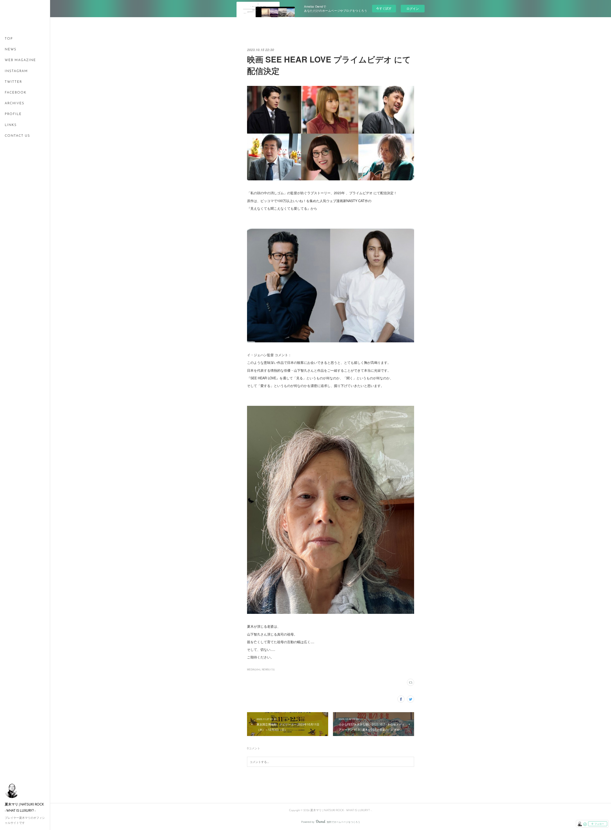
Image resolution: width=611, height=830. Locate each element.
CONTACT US (17, 136)
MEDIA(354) (253, 669)
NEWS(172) (268, 669)
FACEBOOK (15, 92)
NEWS (10, 49)
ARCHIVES (14, 103)
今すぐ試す (384, 8)
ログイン (412, 8)
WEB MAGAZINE (20, 60)
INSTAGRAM (16, 71)
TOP (9, 39)
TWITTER (13, 82)
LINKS (11, 125)
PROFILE (13, 114)
